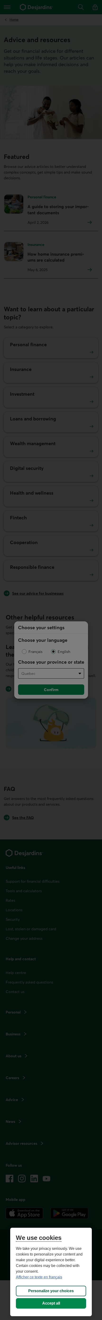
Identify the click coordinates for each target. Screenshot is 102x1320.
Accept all (51, 1303)
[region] (51, 1272)
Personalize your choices (51, 1291)
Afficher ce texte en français (39, 1277)
